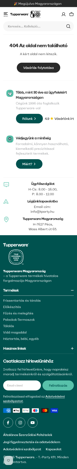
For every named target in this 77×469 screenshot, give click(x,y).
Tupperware (25, 457)
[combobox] (38, 26)
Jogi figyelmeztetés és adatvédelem (31, 442)
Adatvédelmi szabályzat (22, 449)
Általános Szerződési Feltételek (27, 435)
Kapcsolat (53, 449)
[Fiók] (63, 14)
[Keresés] (68, 26)
